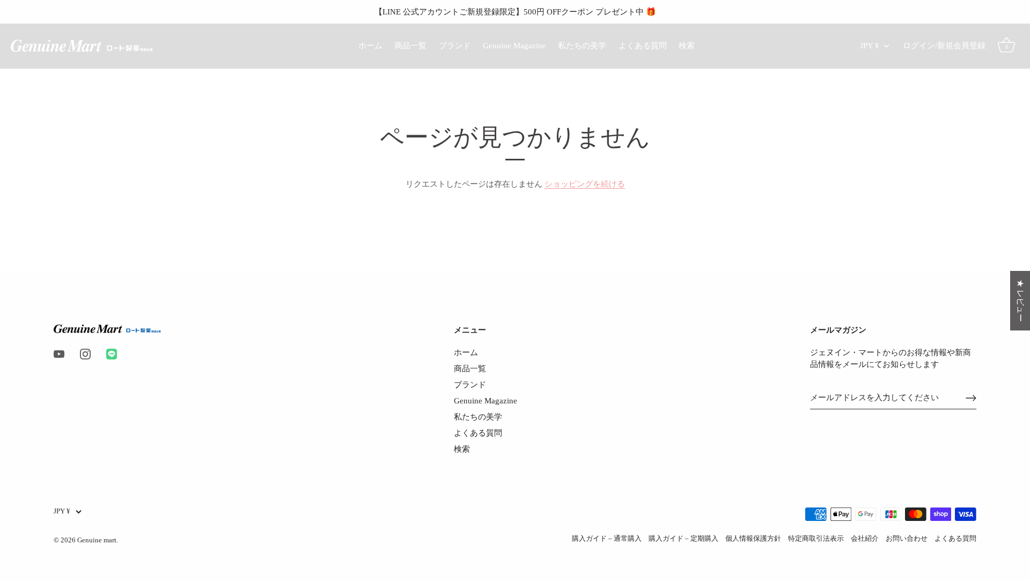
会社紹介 (865, 538)
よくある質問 (643, 45)
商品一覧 (410, 45)
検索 (687, 45)
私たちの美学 (582, 45)
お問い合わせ (907, 538)
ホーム (370, 45)
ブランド (455, 45)
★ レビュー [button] (1020, 301)
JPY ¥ (869, 45)
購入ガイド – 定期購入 (683, 538)
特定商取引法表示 (816, 538)
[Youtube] (59, 353)
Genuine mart (96, 540)
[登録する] (971, 398)
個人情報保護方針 (753, 538)
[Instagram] (85, 353)
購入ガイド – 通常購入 (607, 538)
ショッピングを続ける (585, 184)
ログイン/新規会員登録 (944, 45)
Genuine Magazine (514, 45)
